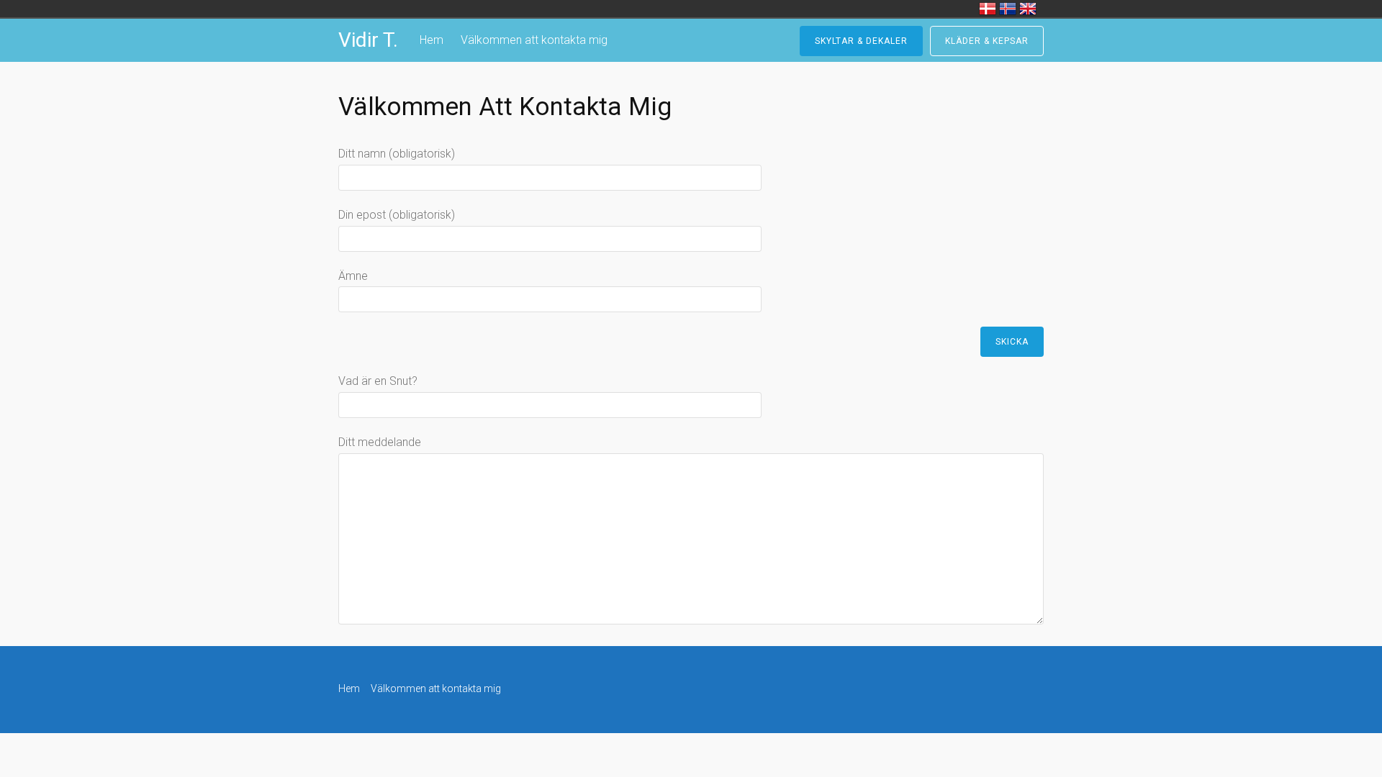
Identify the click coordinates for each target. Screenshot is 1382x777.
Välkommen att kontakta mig (534, 40)
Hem (431, 40)
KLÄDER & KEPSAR (987, 41)
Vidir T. (368, 40)
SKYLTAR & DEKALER (861, 41)
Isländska (1007, 8)
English (1027, 8)
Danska (987, 8)
